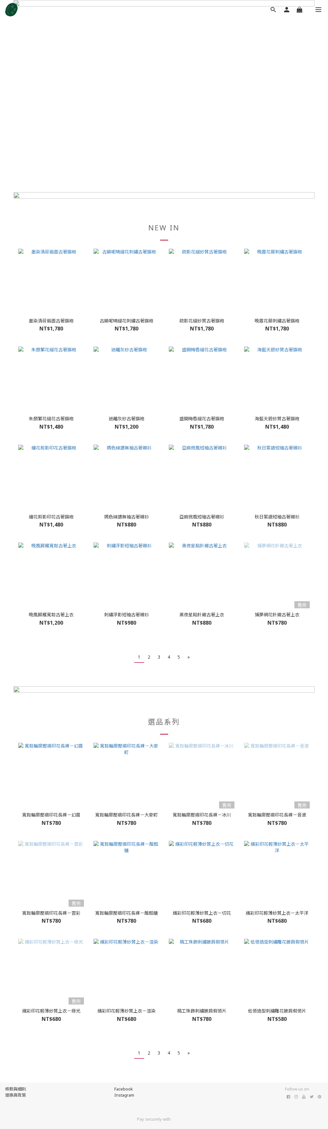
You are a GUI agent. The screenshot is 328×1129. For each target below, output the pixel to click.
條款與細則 (15, 1089)
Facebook (123, 1089)
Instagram (124, 1095)
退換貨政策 (15, 1095)
